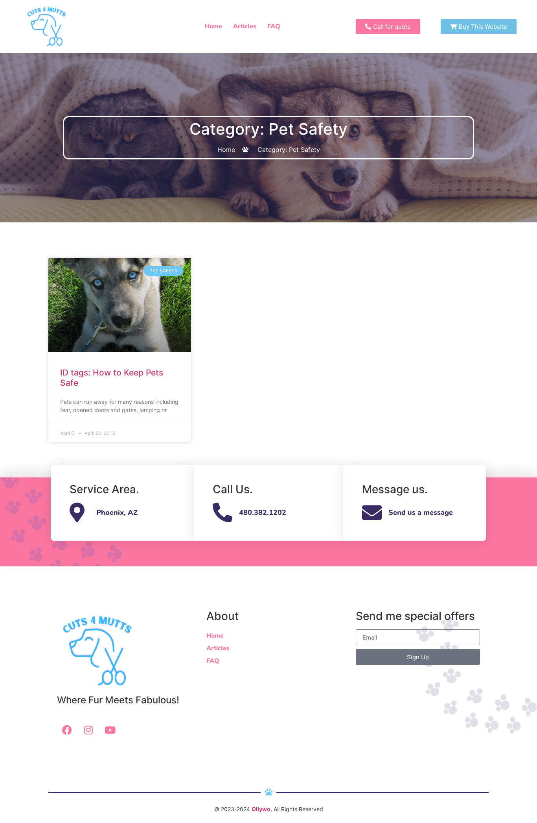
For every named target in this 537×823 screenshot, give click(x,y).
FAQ (273, 26)
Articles (244, 26)
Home (213, 26)
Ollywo (261, 809)
